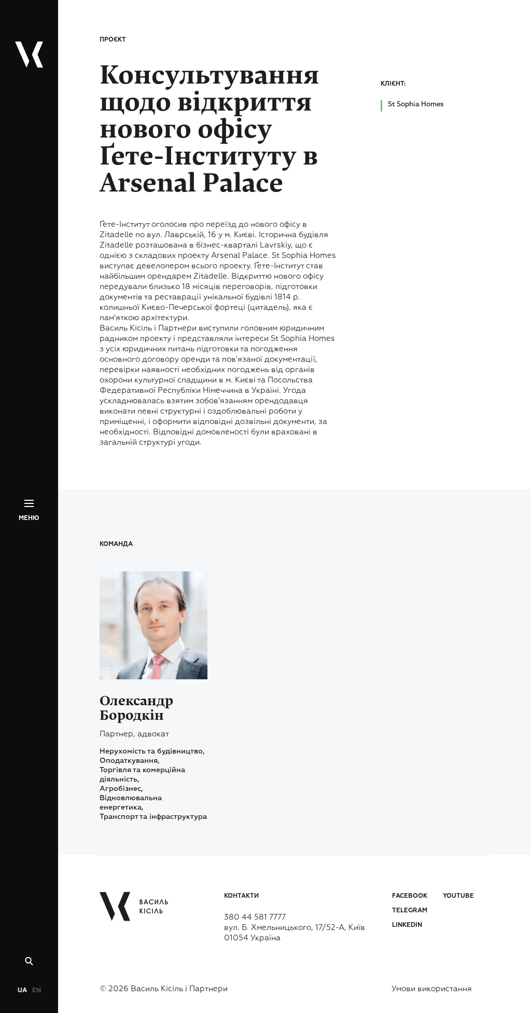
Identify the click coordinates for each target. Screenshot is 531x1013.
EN (36, 991)
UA (22, 991)
